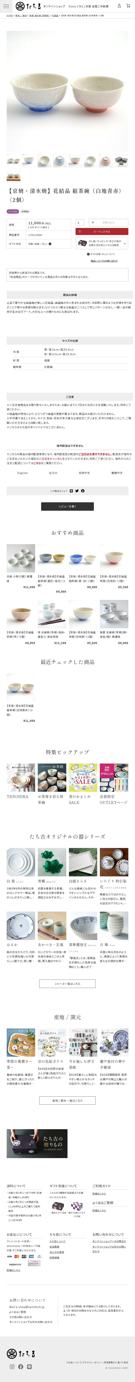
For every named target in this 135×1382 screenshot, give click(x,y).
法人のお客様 (57, 1252)
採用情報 (54, 1257)
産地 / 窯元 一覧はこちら (67, 1100)
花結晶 (55, 15)
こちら (37, 463)
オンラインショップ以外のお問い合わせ (31, 1322)
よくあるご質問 (17, 1312)
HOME (10, 15)
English (22, 473)
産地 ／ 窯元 (21, 15)
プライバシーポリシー (92, 1362)
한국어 (53, 473)
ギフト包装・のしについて (103, 253)
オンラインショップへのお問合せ (109, 1241)
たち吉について (58, 1241)
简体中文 (84, 473)
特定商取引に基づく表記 (116, 1362)
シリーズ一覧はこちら (68, 984)
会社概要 (54, 1246)
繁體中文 (117, 473)
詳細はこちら (99, 1193)
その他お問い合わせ (20, 1317)
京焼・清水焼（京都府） (39, 15)
